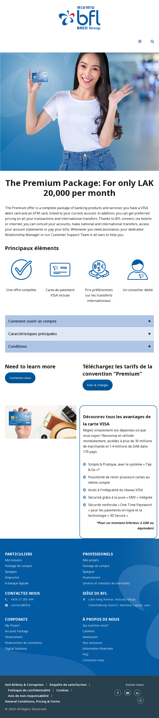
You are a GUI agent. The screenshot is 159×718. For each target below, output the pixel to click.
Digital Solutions (16, 648)
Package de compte (18, 565)
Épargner (11, 571)
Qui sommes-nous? (96, 625)
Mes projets (91, 560)
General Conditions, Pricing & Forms (32, 701)
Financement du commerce (23, 642)
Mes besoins (13, 560)
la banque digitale (17, 583)
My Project (12, 625)
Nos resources (92, 642)
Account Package (16, 631)
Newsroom (90, 637)
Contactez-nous (20, 377)
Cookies (62, 690)
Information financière (98, 648)
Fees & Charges (97, 385)
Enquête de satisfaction (68, 684)
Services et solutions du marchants (106, 583)
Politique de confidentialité (29, 690)
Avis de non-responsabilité (28, 695)
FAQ (85, 654)
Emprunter (12, 577)
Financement (91, 577)
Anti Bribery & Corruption (24, 684)
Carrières (89, 631)
